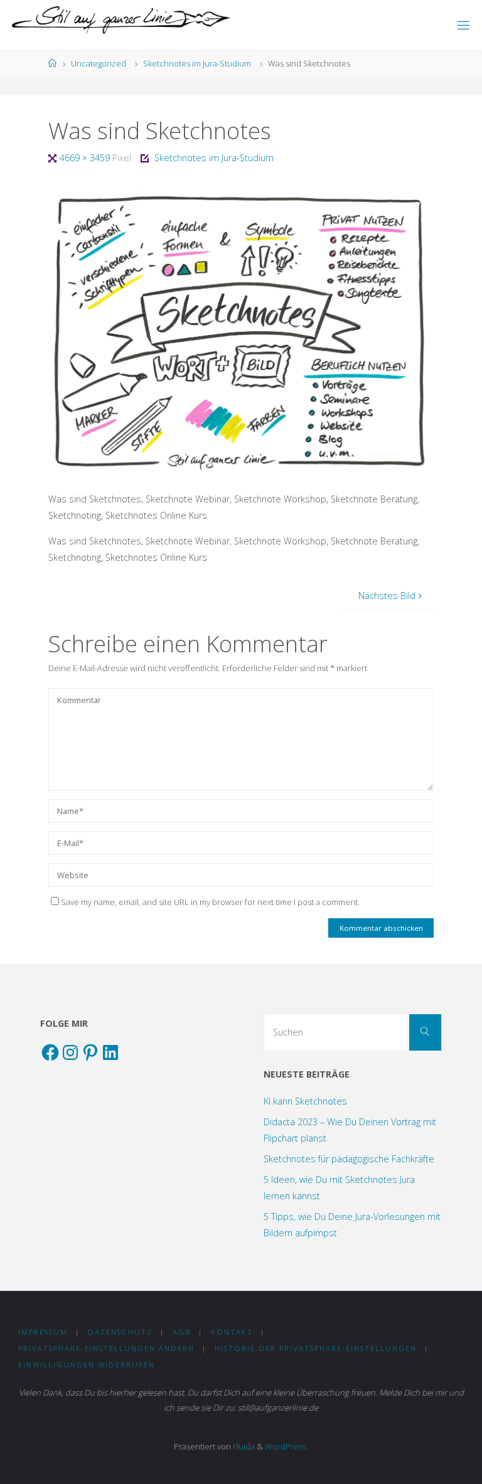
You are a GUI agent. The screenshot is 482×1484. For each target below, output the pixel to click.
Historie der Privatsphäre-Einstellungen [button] (316, 1348)
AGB (182, 1332)
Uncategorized (98, 63)
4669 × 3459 (86, 158)
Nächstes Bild (386, 596)
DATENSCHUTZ (120, 1332)
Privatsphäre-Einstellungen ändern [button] (106, 1348)
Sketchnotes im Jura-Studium (197, 63)
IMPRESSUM (43, 1332)
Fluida (243, 1446)
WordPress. (286, 1446)
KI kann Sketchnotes (305, 1101)
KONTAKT (232, 1332)
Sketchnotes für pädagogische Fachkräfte (349, 1159)
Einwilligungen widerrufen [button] (86, 1364)
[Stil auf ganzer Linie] (120, 20)
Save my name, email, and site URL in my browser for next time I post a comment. (210, 902)
